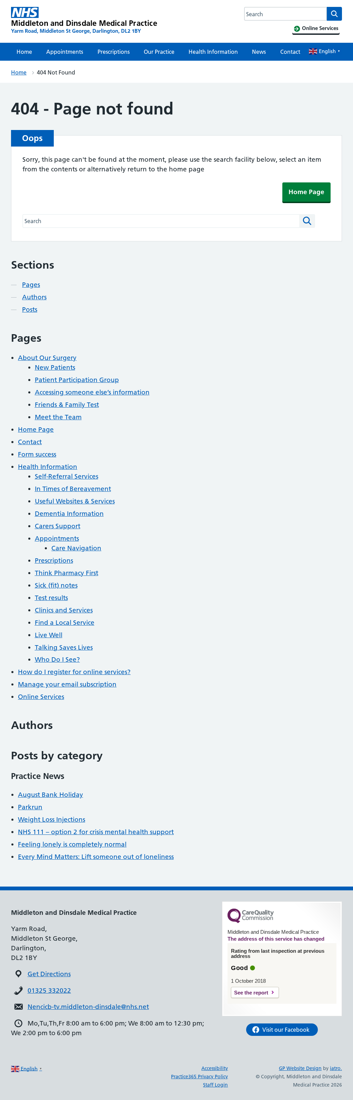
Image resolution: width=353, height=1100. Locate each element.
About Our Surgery (47, 358)
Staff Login (215, 1085)
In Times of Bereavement (73, 489)
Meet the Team (58, 417)
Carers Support (57, 526)
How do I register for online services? (74, 672)
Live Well (48, 635)
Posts (29, 309)
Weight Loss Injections (51, 819)
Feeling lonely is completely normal (72, 844)
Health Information (213, 51)
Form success (37, 454)
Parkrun (30, 807)
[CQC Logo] (251, 921)
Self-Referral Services (66, 476)
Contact (290, 51)
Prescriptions (114, 51)
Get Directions (49, 974)
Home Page (306, 192)
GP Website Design (300, 1068)
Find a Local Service (64, 623)
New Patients (55, 367)
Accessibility (214, 1068)
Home (24, 51)
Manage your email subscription (67, 684)
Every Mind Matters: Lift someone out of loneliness (96, 857)
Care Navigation (76, 548)
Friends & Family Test (67, 405)
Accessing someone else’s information (92, 392)
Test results (51, 598)
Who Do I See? (57, 659)
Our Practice (159, 51)
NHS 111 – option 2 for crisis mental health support (96, 832)
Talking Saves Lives (64, 647)
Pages (31, 285)
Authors (34, 297)
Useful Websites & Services (75, 501)
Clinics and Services (64, 610)
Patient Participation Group (77, 380)
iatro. (336, 1068)
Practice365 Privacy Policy (199, 1076)
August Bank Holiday (50, 795)
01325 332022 (49, 990)
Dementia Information (69, 514)
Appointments (64, 51)
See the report (251, 993)
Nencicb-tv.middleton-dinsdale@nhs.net (88, 1007)
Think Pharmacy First (66, 573)
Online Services (41, 697)
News (259, 51)
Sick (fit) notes (56, 585)
